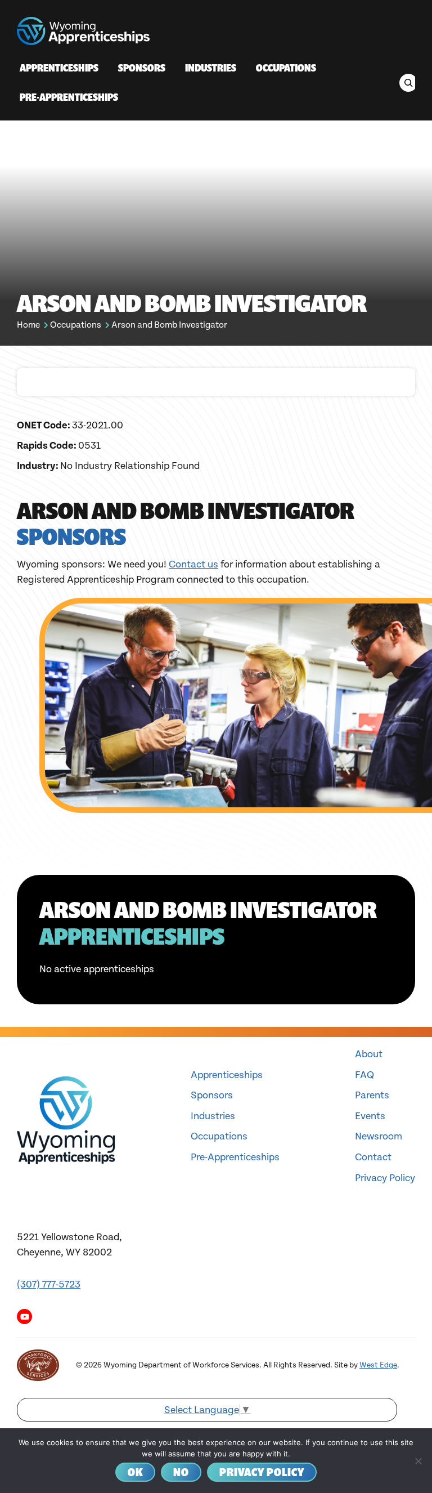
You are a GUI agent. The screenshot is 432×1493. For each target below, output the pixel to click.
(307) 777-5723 (48, 1284)
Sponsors (212, 1095)
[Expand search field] (408, 83)
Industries (213, 1116)
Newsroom (378, 1136)
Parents (372, 1095)
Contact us (193, 564)
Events (370, 1116)
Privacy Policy (385, 1178)
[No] (418, 1461)
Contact (373, 1157)
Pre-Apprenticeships (235, 1157)
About (368, 1054)
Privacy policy (261, 1472)
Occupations (75, 325)
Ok (135, 1472)
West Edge (378, 1365)
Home (28, 325)
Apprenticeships (227, 1075)
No (181, 1472)
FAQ (364, 1075)
